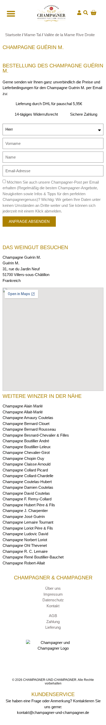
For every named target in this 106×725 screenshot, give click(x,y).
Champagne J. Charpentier (25, 510)
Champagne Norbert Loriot (25, 540)
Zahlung (53, 621)
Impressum (53, 594)
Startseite (13, 35)
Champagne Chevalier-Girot (26, 452)
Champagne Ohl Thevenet (25, 545)
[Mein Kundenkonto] (79, 12)
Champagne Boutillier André (26, 441)
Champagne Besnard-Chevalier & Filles (36, 435)
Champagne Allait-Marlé (23, 412)
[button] (86, 13)
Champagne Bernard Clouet (26, 423)
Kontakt (53, 606)
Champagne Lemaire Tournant (28, 522)
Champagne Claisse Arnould (26, 464)
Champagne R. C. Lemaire (25, 551)
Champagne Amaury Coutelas (28, 417)
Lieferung (53, 627)
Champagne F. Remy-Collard (27, 499)
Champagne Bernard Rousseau (29, 429)
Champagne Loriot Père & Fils (28, 528)
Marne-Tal (32, 35)
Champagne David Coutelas (26, 493)
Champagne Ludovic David (25, 534)
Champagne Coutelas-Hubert (27, 481)
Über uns (53, 588)
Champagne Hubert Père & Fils (29, 505)
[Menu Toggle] (10, 13)
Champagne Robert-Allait (24, 563)
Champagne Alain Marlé (23, 406)
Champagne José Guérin (24, 516)
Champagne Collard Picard (25, 470)
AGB (53, 615)
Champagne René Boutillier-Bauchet (33, 557)
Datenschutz (53, 600)
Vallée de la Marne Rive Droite (69, 35)
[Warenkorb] (93, 12)
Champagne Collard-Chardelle (28, 476)
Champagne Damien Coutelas (28, 487)
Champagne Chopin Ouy (23, 458)
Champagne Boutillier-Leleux (27, 447)
